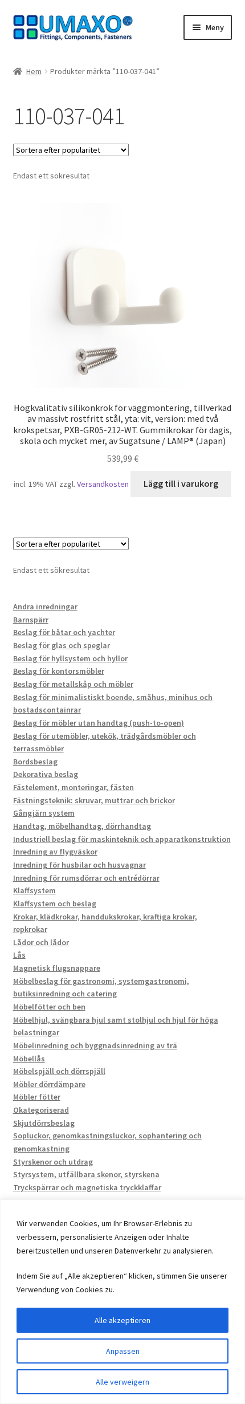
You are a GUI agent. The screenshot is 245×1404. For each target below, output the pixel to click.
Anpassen (123, 1351)
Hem (34, 71)
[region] (122, 1301)
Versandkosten (103, 484)
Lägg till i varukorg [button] (181, 483)
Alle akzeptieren (122, 1320)
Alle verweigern (122, 1382)
